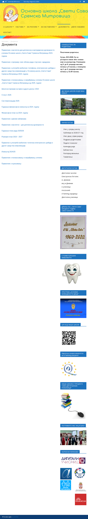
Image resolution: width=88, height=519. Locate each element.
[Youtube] (84, 1)
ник (9, 62)
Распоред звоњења (71, 153)
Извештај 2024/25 (8, 152)
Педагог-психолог (70, 143)
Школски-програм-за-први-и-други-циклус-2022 (20, 89)
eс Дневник (66, 180)
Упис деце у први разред (72, 136)
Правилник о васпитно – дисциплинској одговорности (23, 125)
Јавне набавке (78, 27)
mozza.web (66, 190)
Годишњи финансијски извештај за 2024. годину (20, 107)
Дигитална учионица (70, 197)
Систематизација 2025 (10, 101)
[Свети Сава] (44, 13)
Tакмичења (67, 157)
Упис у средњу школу (71, 129)
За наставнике (48, 27)
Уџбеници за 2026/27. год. (73, 133)
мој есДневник (67, 183)
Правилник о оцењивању (11, 164)
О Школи (7, 27)
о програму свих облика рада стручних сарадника (30, 62)
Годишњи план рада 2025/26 (13, 131)
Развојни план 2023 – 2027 (12, 137)
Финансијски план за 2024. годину (15, 113)
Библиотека (68, 150)
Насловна (5, 41)
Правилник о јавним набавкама (14, 119)
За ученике (32, 27)
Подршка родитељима (72, 139)
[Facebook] (80, 1)
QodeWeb (15, 517)
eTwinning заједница (69, 194)
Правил (5, 62)
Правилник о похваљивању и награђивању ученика (22, 158)
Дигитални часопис (69, 173)
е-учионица (66, 187)
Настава (19, 27)
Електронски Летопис (70, 176)
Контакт (7, 32)
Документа (63, 27)
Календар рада (69, 146)
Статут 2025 (6, 95)
